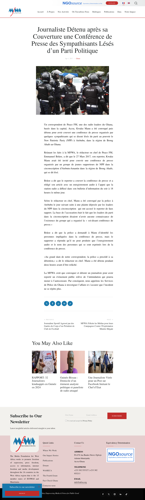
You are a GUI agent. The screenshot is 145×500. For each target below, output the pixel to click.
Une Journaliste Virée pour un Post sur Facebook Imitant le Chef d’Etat (100, 382)
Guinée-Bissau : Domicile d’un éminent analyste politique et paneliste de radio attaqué (71, 384)
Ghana (78, 58)
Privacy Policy (87, 421)
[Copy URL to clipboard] (70, 303)
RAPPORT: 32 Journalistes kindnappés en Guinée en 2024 (44, 382)
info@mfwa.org (80, 482)
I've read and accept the (79, 421)
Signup (22, 493)
